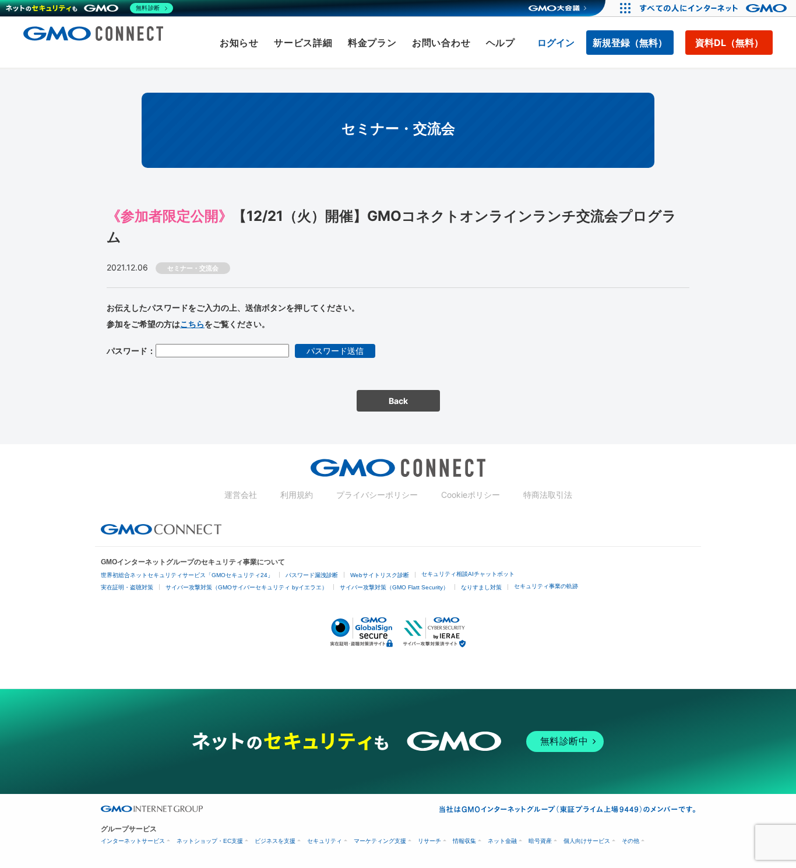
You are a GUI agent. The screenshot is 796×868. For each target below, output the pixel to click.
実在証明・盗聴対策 (127, 587)
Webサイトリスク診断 (379, 575)
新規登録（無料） (630, 42)
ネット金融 (502, 841)
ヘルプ (500, 42)
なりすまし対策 (481, 587)
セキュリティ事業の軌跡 (546, 586)
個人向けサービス (586, 841)
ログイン (556, 42)
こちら (192, 324)
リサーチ (429, 841)
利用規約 (296, 495)
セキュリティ (324, 841)
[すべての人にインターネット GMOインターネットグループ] (714, 8)
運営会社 (240, 495)
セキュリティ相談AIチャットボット (468, 574)
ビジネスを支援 (275, 841)
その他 (630, 841)
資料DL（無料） (729, 42)
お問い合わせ (441, 42)
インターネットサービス (133, 841)
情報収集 (464, 841)
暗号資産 (540, 841)
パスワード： (131, 351)
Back (398, 401)
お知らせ (239, 42)
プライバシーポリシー (377, 495)
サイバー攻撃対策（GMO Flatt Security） (394, 587)
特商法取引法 (547, 495)
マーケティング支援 (380, 841)
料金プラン (372, 42)
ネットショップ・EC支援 (210, 841)
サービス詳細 (303, 42)
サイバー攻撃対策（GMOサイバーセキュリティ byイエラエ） (246, 587)
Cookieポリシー (470, 495)
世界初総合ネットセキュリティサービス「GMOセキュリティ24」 (187, 575)
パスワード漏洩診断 (312, 575)
